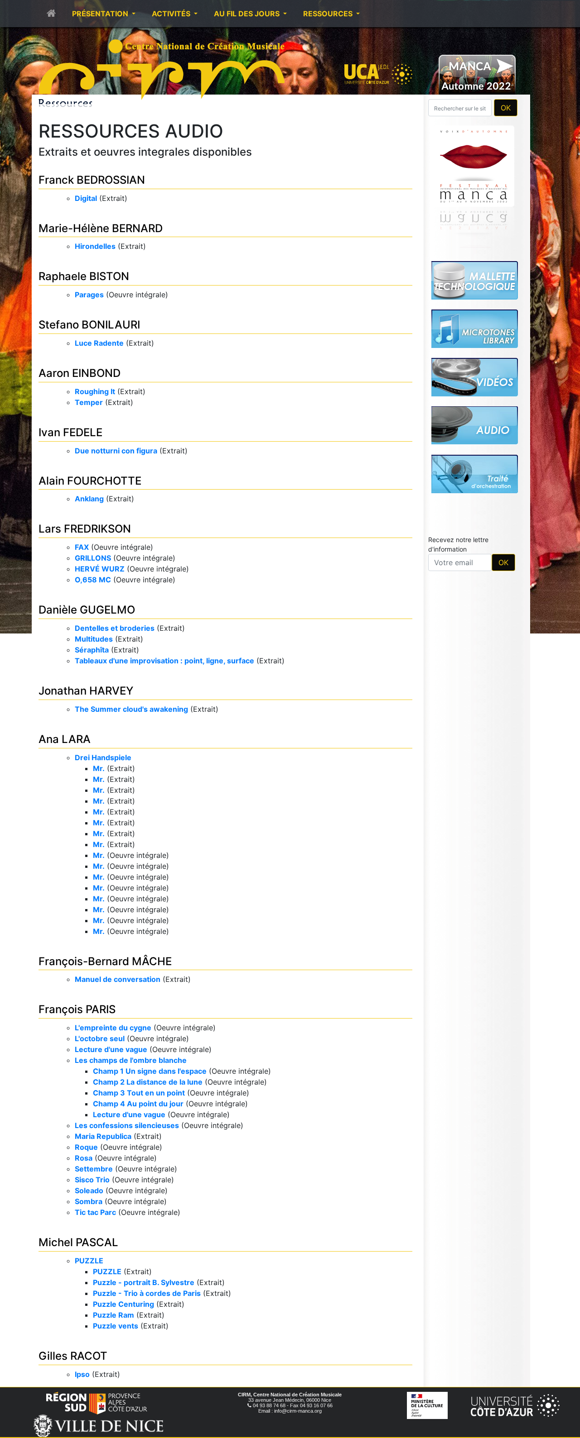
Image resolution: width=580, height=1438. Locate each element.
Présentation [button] (101, 13)
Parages (89, 294)
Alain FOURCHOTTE (90, 480)
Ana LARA (65, 739)
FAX (82, 547)
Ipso (82, 1374)
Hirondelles (95, 246)
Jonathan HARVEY (86, 690)
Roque (86, 1147)
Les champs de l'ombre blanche (131, 1060)
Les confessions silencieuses (127, 1125)
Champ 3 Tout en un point (139, 1092)
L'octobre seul (100, 1038)
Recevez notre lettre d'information (458, 417)
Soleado (89, 1190)
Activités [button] (172, 13)
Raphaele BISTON (84, 276)
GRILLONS (93, 557)
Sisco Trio (92, 1179)
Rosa (83, 1157)
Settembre (94, 1168)
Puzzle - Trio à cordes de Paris (147, 1293)
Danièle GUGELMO (87, 609)
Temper (89, 402)
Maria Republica (103, 1136)
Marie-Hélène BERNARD (101, 228)
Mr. (99, 768)
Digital (86, 198)
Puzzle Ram (113, 1314)
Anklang (89, 498)
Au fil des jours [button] (247, 13)
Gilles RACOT (73, 1355)
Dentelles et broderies (115, 628)
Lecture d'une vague (111, 1049)
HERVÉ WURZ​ (100, 568)
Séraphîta (92, 649)
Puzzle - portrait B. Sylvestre (143, 1282)
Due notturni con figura (116, 450)
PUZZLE (89, 1260)
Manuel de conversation (117, 979)
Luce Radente (99, 343)
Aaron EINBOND (80, 373)
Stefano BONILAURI (89, 324)
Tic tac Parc (95, 1212)
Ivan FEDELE (70, 432)
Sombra (88, 1201)
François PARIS (77, 1009)
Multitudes (94, 638)
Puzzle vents (115, 1325)
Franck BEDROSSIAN (92, 179)
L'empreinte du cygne (113, 1027)
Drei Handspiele (103, 757)
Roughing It (95, 391)
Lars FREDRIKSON (85, 528)
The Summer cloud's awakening (131, 709)
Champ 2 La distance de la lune (148, 1081)
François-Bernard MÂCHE (105, 961)
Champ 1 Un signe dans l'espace (150, 1071)
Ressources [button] (328, 13)
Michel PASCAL (78, 1242)
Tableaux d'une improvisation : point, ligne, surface (164, 660)
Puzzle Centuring (123, 1304)
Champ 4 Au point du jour (138, 1103)
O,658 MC (93, 579)
